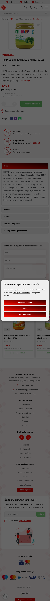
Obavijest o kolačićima (21, 293)
